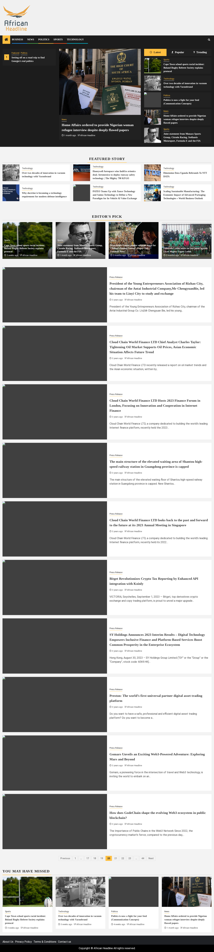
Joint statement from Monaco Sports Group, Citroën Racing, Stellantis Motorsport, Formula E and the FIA (182, 137)
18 (94, 858)
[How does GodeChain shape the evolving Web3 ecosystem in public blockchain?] (55, 821)
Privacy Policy (23, 941)
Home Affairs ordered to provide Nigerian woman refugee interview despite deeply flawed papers (185, 119)
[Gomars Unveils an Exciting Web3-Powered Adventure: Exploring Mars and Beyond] (55, 763)
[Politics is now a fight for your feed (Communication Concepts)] (152, 99)
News (30, 39)
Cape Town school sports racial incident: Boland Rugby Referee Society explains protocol (184, 68)
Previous (65, 858)
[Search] (209, 39)
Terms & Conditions (44, 941)
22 (122, 858)
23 (129, 858)
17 (87, 858)
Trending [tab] (201, 52)
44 (142, 858)
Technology (75, 39)
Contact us (64, 941)
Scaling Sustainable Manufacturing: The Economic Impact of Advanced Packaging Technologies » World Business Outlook (184, 195)
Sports (58, 39)
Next (151, 858)
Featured (15, 53)
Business (17, 39)
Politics (43, 39)
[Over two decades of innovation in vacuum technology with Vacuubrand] (152, 83)
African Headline (87, 135)
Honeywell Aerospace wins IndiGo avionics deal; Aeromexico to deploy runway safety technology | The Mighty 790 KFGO (114, 175)
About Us (8, 941)
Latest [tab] (157, 52)
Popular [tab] (179, 52)
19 (101, 858)
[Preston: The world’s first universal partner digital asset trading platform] (55, 704)
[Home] (6, 39)
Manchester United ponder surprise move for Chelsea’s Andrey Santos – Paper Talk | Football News (133, 248)
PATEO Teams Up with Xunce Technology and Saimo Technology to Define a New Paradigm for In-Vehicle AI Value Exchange (115, 195)
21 (115, 858)
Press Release (116, 277)
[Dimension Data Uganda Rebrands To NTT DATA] (152, 172)
